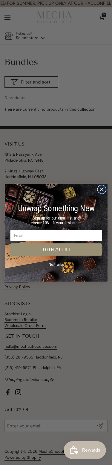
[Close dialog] (102, 189)
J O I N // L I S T (56, 249)
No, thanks (56, 264)
